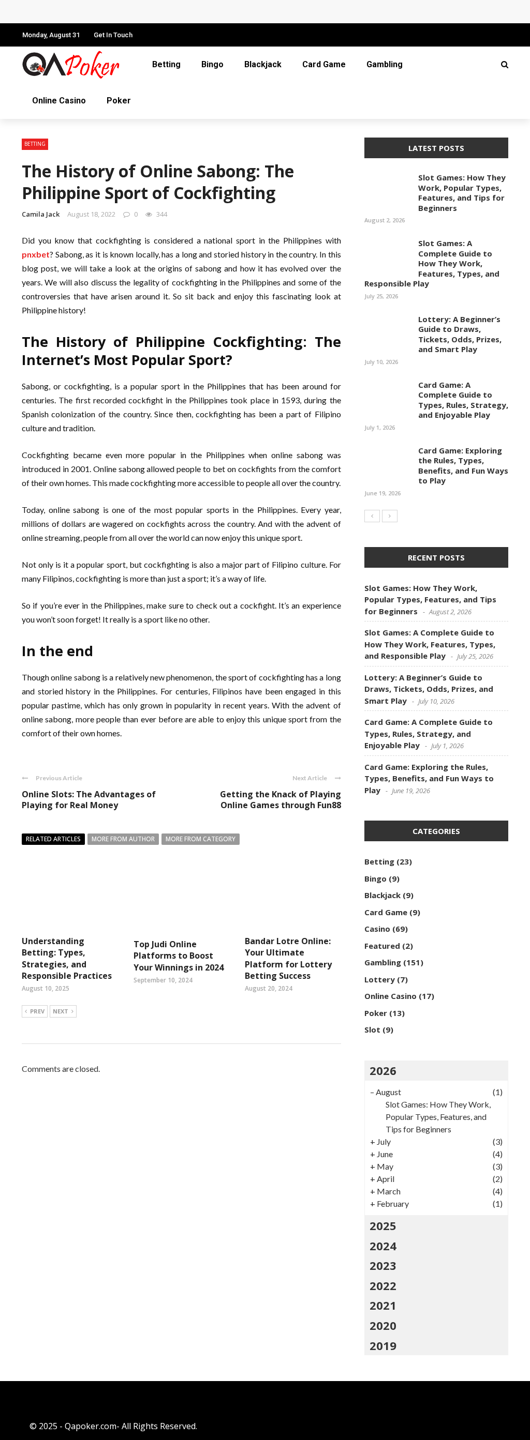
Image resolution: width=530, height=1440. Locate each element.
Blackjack (263, 64)
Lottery (379, 979)
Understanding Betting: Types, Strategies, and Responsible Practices (67, 958)
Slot (372, 1029)
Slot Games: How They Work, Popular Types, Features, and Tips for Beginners (462, 192)
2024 (383, 1245)
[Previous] (372, 516)
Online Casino (59, 100)
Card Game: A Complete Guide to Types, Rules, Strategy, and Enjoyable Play (183, 12)
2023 (383, 1265)
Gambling (384, 64)
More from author (123, 839)
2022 (383, 1285)
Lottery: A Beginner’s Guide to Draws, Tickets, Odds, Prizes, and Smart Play (460, 334)
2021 (383, 1305)
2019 (383, 1345)
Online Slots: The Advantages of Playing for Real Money (89, 800)
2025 (383, 1225)
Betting (166, 64)
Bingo (212, 64)
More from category (200, 839)
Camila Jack (41, 214)
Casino (377, 928)
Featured (382, 946)
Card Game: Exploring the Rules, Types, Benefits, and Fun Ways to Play (463, 465)
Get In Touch (113, 35)
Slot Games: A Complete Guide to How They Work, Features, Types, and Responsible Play (431, 263)
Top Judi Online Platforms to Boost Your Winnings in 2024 (179, 955)
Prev (37, 1011)
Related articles (53, 839)
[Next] (390, 516)
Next (60, 1011)
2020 (383, 1325)
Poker (119, 100)
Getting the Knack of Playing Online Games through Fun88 (280, 800)
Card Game (324, 64)
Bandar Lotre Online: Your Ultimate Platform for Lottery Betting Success (288, 958)
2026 (383, 1070)
